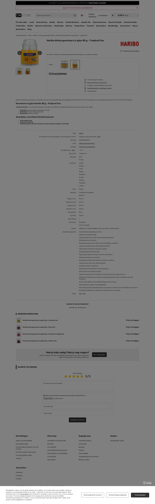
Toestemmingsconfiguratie (118, 495)
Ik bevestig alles (140, 495)
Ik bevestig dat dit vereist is (93, 495)
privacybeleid (25, 494)
